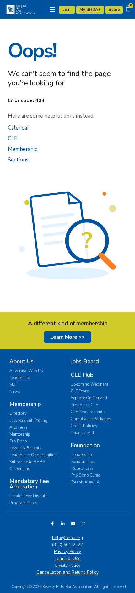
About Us (21, 361)
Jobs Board (85, 361)
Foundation (85, 445)
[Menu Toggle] (52, 9)
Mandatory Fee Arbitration (29, 483)
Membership (23, 149)
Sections (18, 159)
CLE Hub (82, 375)
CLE (12, 138)
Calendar (18, 127)
